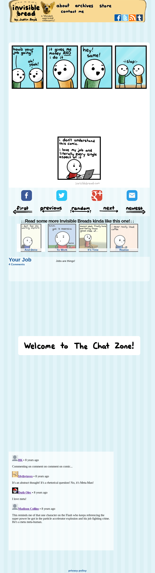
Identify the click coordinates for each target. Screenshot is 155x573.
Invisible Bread (26, 11)
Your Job (20, 260)
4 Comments (17, 264)
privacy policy (77, 570)
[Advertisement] (77, 32)
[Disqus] (61, 401)
